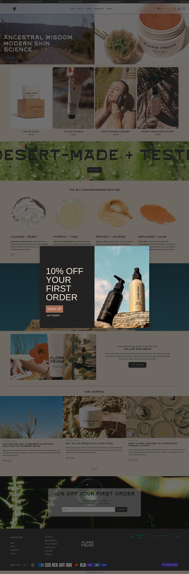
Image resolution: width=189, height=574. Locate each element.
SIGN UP (54, 309)
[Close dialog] (146, 249)
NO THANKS (53, 315)
